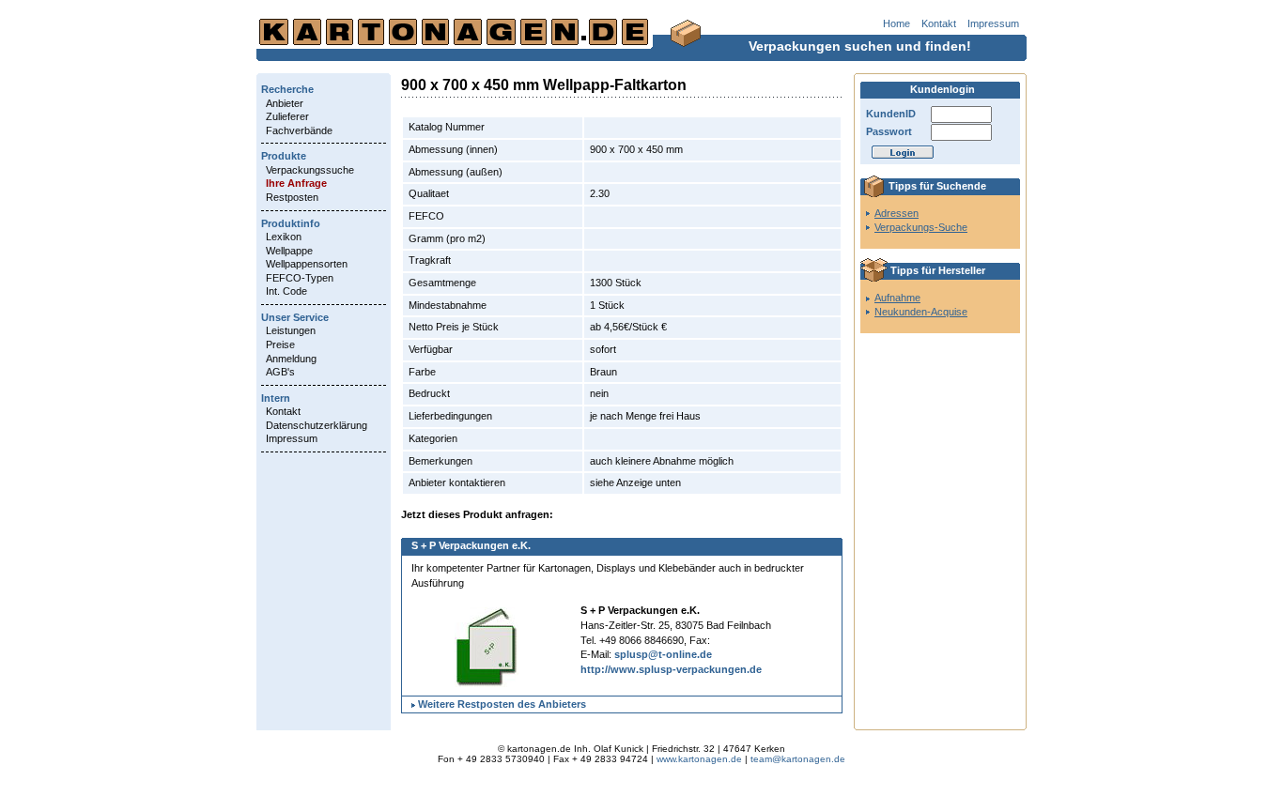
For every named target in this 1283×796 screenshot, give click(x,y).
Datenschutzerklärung (316, 425)
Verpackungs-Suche (920, 227)
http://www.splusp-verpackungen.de (671, 669)
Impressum (993, 23)
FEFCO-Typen (299, 277)
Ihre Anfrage (296, 183)
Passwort (889, 131)
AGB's (280, 371)
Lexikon (283, 236)
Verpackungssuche (310, 170)
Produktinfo (290, 223)
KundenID (891, 113)
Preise (280, 344)
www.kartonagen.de (699, 759)
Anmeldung (291, 358)
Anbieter (284, 103)
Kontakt (938, 23)
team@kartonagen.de (797, 759)
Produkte (283, 155)
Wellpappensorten (307, 263)
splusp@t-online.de (663, 654)
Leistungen (291, 330)
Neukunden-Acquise (920, 311)
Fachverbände (299, 130)
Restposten (292, 197)
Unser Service (295, 317)
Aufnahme (897, 297)
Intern (275, 398)
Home (896, 23)
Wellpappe (289, 250)
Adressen (896, 213)
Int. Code (286, 291)
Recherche (287, 89)
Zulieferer (287, 116)
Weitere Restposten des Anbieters (502, 704)
